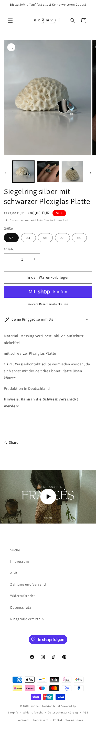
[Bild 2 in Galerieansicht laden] (48, 171)
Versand (25, 220)
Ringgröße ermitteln (27, 619)
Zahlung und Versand (28, 584)
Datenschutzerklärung (63, 712)
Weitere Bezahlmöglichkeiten (48, 304)
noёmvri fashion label (45, 706)
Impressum (19, 561)
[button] (10, 20)
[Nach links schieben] (5, 172)
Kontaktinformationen (68, 720)
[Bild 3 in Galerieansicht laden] (72, 171)
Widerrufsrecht (22, 595)
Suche (15, 550)
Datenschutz (20, 607)
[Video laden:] (48, 497)
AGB (13, 573)
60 (79, 237)
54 (28, 237)
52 (11, 237)
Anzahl (9, 249)
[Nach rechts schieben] (90, 172)
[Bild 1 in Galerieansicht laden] (23, 171)
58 (62, 237)
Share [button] (13, 442)
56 (45, 237)
